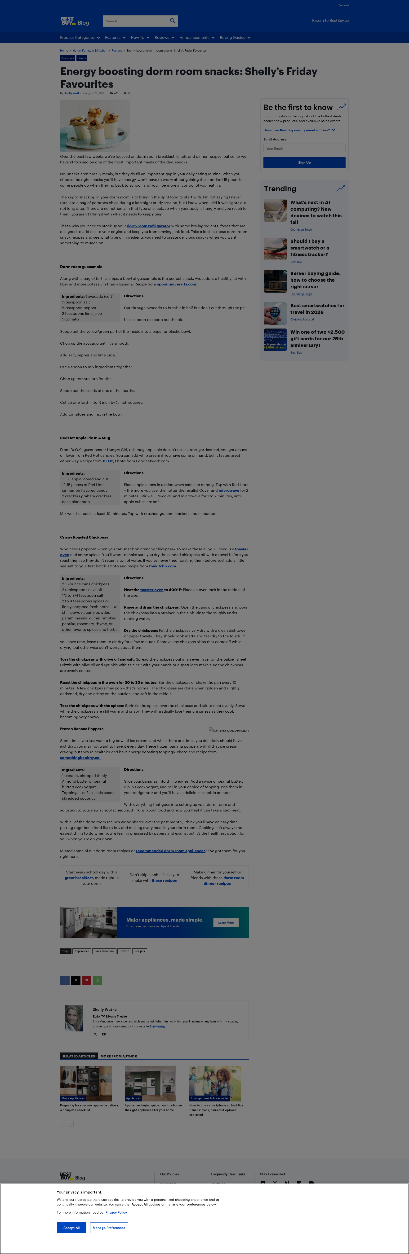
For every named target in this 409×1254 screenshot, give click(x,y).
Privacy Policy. (117, 1212)
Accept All (71, 1228)
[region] (204, 1219)
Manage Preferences (109, 1228)
